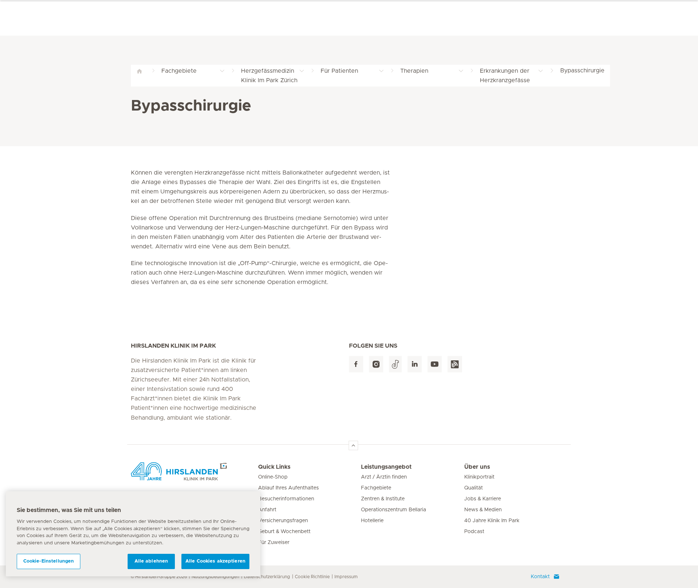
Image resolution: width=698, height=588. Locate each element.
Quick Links (274, 467)
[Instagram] (376, 364)
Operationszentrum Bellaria (393, 509)
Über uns (477, 467)
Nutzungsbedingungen (215, 577)
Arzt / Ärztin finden (384, 477)
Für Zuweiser (273, 542)
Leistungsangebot (386, 467)
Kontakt (540, 576)
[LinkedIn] (415, 364)
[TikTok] (395, 364)
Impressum (346, 577)
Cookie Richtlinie (312, 577)
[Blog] (455, 364)
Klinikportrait (479, 477)
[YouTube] (435, 364)
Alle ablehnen (151, 561)
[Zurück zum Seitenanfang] (353, 445)
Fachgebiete (376, 488)
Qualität (473, 488)
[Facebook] (356, 364)
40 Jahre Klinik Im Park (492, 520)
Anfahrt (267, 509)
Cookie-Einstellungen (48, 561)
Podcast (474, 531)
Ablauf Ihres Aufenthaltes (288, 488)
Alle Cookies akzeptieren (215, 561)
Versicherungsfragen (283, 520)
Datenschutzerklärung (267, 577)
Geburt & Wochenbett (284, 531)
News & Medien (483, 509)
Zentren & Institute (383, 498)
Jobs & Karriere (482, 498)
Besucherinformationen (286, 498)
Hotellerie (372, 520)
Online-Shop (273, 477)
